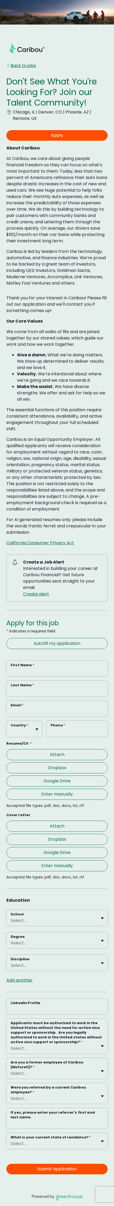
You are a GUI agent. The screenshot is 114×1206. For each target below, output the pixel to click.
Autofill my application (57, 643)
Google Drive (57, 781)
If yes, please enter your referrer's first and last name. (53, 1115)
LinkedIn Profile (25, 1002)
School (17, 914)
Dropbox (57, 768)
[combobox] (11, 731)
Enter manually (57, 794)
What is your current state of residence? (51, 1137)
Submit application (57, 1169)
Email (17, 705)
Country (19, 725)
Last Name (22, 685)
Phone (58, 725)
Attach (57, 754)
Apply (57, 135)
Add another (19, 980)
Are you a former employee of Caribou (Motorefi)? (47, 1065)
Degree (18, 936)
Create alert (36, 594)
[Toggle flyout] (37, 729)
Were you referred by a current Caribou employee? (48, 1090)
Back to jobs (23, 66)
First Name (22, 665)
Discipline (20, 959)
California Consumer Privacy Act (40, 543)
